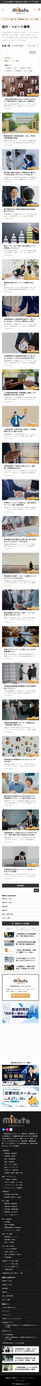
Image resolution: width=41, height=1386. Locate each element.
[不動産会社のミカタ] (20, 10)
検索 (36, 890)
